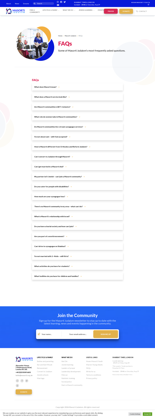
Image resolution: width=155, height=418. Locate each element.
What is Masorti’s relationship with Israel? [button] (52, 216)
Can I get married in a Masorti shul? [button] (49, 166)
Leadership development (71, 371)
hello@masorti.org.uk (24, 375)
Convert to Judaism (44, 371)
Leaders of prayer (68, 368)
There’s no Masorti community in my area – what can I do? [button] (58, 206)
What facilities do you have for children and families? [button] (56, 276)
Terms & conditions (93, 375)
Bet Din (64, 361)
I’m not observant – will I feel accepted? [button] (51, 137)
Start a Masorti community (72, 385)
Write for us (90, 371)
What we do (68, 10)
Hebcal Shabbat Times (126, 374)
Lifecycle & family (50, 10)
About (8, 4)
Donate (26, 4)
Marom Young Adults (94, 365)
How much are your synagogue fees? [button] (49, 196)
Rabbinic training (68, 378)
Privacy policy (91, 378)
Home (60, 36)
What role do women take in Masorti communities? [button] (56, 117)
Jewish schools (42, 375)
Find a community (35, 11)
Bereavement (42, 368)
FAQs (88, 368)
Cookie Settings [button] (135, 414)
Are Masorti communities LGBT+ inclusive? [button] (52, 107)
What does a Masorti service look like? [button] (50, 97)
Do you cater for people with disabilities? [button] (51, 186)
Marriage (40, 378)
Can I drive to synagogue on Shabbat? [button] (50, 246)
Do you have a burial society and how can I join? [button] (54, 226)
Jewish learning (86, 10)
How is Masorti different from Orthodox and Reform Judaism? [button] (61, 147)
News (17, 4)
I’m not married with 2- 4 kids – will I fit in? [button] (51, 256)
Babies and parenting (45, 361)
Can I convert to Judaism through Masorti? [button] (52, 157)
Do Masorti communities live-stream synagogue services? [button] (58, 127)
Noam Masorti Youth (140, 2)
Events (101, 10)
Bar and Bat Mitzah (44, 365)
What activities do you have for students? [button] (52, 266)
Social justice (67, 382)
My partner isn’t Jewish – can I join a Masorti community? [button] (58, 176)
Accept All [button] (147, 414)
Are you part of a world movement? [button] (49, 236)
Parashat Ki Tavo (118, 368)
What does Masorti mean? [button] (45, 87)
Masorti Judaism (70, 36)
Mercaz (65, 375)
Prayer (111, 11)
